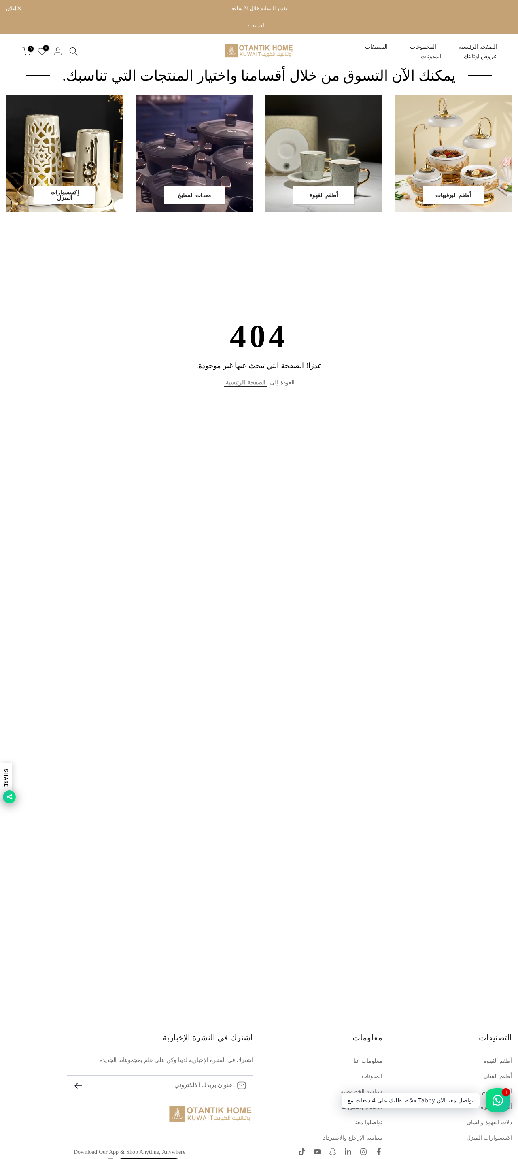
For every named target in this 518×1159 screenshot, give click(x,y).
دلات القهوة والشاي (489, 1122)
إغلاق (502, 8)
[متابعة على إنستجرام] (363, 1152)
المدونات (431, 56)
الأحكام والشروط (362, 1107)
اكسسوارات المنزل (489, 1138)
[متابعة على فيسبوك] (378, 1152)
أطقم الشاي (498, 1076)
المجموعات (423, 47)
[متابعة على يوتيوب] (317, 1152)
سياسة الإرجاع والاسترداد (352, 1138)
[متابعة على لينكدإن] (348, 1152)
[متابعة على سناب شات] (332, 1152)
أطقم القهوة (498, 1061)
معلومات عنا (367, 1061)
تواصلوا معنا (368, 1122)
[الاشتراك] (81, 1085)
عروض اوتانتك (480, 56)
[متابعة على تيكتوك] (302, 1152)
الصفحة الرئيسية (245, 382)
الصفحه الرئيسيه (478, 47)
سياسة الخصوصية (361, 1092)
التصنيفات (376, 47)
